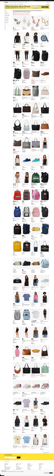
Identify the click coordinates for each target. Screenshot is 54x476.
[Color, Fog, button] (44, 201)
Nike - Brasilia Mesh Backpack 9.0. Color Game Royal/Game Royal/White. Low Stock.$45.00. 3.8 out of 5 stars (17, 214)
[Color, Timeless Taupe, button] (24, 131)
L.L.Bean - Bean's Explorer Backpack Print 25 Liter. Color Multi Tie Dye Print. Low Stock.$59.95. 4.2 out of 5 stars (35, 197)
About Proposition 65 (18, 469)
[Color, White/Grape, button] (16, 409)
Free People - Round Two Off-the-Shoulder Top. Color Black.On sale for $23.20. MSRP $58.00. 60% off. (35, 282)
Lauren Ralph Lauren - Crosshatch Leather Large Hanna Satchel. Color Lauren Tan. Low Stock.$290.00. (45, 127)
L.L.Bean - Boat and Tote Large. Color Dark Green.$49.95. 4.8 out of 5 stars (17, 93)
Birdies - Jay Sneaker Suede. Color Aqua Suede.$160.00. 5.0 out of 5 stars (35, 162)
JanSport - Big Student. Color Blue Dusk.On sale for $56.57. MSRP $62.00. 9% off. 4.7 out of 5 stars (26, 317)
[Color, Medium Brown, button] (42, 409)
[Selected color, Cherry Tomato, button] (13, 201)
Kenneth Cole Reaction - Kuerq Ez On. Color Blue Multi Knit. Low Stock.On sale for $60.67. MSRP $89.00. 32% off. (45, 282)
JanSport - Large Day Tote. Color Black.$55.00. (26, 370)
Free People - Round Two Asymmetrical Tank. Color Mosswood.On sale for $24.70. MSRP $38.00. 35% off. (17, 299)
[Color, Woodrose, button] (36, 184)
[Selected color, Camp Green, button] (31, 184)
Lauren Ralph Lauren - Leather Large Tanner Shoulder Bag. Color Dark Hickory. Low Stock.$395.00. (45, 353)
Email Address (6, 457)
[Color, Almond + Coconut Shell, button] (42, 114)
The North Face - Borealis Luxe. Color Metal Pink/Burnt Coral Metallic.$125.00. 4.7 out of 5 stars (26, 76)
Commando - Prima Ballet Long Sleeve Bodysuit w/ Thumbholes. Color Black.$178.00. (26, 335)
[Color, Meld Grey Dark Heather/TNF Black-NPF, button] (15, 80)
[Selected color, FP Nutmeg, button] (13, 184)
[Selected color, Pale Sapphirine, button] (22, 131)
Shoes (39, 469)
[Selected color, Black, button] (31, 44)
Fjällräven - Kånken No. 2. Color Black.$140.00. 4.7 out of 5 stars (17, 231)
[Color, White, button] (32, 44)
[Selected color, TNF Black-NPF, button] (31, 62)
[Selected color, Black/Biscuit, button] (41, 114)
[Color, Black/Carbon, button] (14, 409)
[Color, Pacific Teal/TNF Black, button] (16, 80)
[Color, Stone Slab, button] (45, 184)
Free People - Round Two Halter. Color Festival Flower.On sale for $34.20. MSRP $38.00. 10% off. (35, 299)
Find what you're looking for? (46, 452)
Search (26, 2)
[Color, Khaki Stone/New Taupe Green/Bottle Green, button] (32, 62)
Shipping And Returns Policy (19, 468)
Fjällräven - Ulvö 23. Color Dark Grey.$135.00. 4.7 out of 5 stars (45, 214)
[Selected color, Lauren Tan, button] (41, 131)
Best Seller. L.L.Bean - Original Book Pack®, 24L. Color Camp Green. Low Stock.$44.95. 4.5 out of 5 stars (35, 180)
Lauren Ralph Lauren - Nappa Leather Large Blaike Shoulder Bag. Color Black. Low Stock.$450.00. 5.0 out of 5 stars (17, 127)
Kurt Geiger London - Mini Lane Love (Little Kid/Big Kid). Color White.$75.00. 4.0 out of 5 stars (26, 388)
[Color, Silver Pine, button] (17, 201)
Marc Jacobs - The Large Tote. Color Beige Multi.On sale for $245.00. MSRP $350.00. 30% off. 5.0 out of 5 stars (26, 145)
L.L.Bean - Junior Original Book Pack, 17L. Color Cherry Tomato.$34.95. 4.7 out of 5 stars (17, 197)
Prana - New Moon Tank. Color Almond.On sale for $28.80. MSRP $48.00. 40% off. (17, 162)
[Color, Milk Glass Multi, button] (32, 114)
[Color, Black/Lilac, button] (34, 184)
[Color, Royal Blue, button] (33, 184)
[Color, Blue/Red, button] (17, 409)
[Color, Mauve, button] (15, 97)
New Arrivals (40, 467)
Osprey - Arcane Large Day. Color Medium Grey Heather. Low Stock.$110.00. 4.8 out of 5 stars (35, 93)
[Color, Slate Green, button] (42, 252)
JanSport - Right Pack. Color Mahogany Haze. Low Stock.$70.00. (26, 197)
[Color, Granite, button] (23, 44)
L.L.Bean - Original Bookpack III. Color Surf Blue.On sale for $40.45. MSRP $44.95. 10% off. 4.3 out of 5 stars (45, 266)
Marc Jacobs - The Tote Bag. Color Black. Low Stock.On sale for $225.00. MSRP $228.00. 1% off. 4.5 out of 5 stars (45, 248)
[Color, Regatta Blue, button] (14, 97)
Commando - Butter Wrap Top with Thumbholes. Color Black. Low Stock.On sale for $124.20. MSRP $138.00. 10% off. (45, 317)
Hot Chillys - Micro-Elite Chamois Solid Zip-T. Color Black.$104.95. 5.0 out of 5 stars (35, 40)
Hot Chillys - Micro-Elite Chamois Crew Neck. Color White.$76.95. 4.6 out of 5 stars (26, 40)
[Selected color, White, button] (22, 44)
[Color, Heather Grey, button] (32, 409)
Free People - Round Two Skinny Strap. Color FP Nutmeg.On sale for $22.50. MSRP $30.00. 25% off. (17, 180)
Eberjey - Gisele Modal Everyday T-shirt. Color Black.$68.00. (45, 424)
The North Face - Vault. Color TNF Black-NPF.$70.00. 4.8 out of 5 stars (35, 58)
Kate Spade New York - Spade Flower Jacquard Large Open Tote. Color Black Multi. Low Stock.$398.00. (35, 127)
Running (40, 468)
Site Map (29, 467)
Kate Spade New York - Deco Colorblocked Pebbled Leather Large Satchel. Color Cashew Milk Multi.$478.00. (45, 93)
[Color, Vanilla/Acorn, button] (15, 149)
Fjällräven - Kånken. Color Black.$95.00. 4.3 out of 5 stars (45, 197)
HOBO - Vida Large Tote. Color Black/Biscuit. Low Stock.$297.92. (45, 110)
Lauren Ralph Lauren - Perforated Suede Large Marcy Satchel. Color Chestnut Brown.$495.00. (26, 110)
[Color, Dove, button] (23, 427)
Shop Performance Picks (32, 0)
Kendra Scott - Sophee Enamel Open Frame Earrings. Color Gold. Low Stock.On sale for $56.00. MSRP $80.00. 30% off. (45, 23)
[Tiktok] (6, 461)
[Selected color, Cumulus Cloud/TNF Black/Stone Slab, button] (22, 218)
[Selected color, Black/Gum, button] (13, 409)
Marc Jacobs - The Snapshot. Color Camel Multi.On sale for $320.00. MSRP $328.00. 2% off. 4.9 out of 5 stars (35, 266)
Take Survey (29, 468)
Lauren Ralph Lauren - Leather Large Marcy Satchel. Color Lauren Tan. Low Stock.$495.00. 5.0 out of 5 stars (26, 353)
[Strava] (8, 461)
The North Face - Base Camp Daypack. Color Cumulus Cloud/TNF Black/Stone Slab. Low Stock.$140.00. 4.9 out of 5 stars (26, 214)
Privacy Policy (22, 471)
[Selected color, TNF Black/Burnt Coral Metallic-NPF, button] (41, 62)
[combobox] (17, 2)
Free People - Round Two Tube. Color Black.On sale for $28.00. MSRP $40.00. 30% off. (45, 145)
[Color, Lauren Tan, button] (14, 131)
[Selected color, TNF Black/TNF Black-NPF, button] (13, 80)
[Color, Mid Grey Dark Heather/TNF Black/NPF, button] (33, 62)
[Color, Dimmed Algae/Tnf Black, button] (46, 184)
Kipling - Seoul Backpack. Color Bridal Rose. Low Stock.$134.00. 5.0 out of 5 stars (35, 214)
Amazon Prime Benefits (7, 468)
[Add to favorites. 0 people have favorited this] (21, 16)
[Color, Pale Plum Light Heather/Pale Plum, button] (42, 62)
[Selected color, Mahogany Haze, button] (22, 201)
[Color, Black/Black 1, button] (23, 235)
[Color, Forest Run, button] (17, 184)
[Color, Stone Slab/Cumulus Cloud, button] (17, 80)
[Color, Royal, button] (14, 201)
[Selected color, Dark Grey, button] (41, 218)
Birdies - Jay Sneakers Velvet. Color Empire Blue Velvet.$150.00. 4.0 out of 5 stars (26, 162)
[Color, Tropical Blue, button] (14, 184)
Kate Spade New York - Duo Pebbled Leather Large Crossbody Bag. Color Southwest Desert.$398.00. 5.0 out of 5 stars (17, 370)
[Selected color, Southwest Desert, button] (13, 374)
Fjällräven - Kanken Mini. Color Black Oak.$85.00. (26, 248)
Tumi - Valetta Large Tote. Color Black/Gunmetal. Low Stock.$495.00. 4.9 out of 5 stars (17, 110)
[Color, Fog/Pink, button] (43, 201)
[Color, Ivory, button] (42, 427)
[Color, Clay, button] (42, 201)
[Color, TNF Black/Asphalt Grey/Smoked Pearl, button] (23, 218)
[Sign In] (47, 2)
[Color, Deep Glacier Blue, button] (35, 184)
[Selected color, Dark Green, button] (13, 97)
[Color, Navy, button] (23, 201)
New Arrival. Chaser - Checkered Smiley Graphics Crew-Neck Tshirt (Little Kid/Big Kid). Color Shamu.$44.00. (26, 299)
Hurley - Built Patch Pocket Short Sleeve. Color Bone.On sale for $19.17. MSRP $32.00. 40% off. (35, 442)
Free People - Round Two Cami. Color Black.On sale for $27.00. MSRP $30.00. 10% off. (45, 162)
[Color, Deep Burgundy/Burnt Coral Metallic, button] (43, 62)
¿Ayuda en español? (18, 467)
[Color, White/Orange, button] (15, 409)
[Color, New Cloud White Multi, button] (32, 235)
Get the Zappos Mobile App (7, 467)
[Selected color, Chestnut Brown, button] (22, 114)
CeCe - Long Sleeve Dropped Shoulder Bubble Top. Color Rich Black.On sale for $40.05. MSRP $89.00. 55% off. (45, 335)
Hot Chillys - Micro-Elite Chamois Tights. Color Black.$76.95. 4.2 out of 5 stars (17, 58)
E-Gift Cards (29, 469)
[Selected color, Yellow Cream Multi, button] (31, 235)
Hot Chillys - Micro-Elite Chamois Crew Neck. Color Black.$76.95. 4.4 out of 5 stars (17, 40)
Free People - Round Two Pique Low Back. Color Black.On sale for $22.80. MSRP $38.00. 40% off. (26, 180)
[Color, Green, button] (42, 218)
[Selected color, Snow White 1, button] (22, 427)
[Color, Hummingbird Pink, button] (42, 166)
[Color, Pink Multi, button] (23, 392)
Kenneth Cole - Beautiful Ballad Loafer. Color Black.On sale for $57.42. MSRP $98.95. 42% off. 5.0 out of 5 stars (45, 405)
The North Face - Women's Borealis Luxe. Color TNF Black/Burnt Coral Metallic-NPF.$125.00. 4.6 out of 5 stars (45, 58)
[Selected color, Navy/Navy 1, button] (22, 235)
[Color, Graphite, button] (45, 201)
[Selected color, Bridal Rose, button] (31, 218)
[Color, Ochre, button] (46, 201)
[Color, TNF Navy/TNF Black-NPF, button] (14, 80)
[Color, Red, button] (32, 184)
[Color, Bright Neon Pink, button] (16, 201)
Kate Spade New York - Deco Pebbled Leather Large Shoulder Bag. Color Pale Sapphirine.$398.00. (26, 127)
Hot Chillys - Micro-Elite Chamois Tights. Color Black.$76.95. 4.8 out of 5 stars (26, 58)
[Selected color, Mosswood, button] (13, 303)
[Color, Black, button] (24, 44)
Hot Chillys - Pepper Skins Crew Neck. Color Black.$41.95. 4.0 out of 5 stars (35, 424)
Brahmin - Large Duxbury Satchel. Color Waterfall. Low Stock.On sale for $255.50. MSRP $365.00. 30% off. (45, 370)
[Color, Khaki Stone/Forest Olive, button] (44, 184)
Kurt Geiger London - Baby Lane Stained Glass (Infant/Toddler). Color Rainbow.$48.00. (45, 388)
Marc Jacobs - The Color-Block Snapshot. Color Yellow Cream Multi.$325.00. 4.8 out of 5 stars (35, 231)
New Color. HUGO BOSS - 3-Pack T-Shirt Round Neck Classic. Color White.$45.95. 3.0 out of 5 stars (35, 317)
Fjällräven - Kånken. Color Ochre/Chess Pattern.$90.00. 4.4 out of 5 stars (17, 248)
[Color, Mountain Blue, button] (44, 218)
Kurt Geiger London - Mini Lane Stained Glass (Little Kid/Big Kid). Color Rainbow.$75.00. (17, 388)
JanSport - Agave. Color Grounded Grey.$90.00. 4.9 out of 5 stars (17, 317)
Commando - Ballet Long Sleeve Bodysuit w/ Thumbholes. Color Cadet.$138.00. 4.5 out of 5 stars (35, 335)
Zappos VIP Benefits (6, 469)
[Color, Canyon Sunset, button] (43, 166)
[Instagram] (5, 461)
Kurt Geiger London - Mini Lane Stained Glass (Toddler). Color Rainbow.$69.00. (35, 388)
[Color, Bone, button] (23, 338)
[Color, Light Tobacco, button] (23, 114)
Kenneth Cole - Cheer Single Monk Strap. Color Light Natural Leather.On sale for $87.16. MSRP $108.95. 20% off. (45, 76)
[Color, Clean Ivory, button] (16, 184)
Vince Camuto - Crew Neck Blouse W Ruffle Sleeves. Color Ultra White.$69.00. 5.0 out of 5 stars (45, 442)
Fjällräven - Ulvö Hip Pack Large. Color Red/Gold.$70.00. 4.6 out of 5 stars (35, 353)
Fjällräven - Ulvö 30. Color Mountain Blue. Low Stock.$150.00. (45, 231)
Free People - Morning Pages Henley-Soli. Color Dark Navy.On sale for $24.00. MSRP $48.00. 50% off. (35, 405)
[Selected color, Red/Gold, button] (31, 357)
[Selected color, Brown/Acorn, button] (13, 149)
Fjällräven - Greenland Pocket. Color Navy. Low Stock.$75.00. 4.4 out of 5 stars (35, 248)
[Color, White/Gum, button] (18, 409)
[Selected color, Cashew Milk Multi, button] (31, 114)
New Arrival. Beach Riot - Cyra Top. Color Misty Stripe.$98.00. (17, 353)
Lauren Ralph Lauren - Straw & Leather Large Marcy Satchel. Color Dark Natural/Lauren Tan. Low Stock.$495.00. (26, 93)
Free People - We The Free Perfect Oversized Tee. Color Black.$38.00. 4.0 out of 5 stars (17, 424)
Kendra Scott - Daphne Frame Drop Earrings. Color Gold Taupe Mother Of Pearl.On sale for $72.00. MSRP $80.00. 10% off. (17, 23)
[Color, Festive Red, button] (43, 131)
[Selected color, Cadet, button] (31, 338)
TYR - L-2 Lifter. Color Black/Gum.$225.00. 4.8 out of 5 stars (17, 405)
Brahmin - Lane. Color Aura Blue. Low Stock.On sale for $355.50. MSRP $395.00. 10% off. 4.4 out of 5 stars (45, 40)
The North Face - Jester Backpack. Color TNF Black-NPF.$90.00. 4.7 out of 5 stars (45, 180)
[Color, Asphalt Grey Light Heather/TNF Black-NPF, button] (18, 80)
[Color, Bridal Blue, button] (32, 218)
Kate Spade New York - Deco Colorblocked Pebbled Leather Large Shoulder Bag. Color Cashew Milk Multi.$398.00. (35, 110)
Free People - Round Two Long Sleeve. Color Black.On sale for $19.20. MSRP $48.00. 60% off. (45, 299)
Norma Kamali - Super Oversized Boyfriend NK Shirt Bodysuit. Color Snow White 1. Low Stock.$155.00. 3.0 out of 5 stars (26, 424)
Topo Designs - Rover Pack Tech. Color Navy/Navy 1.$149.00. (26, 231)
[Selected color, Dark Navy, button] (31, 409)
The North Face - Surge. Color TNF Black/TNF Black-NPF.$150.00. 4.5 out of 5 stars (17, 76)
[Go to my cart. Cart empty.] (49, 2)
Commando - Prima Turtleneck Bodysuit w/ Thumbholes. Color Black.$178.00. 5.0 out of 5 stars (17, 335)
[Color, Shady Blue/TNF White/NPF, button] (43, 184)
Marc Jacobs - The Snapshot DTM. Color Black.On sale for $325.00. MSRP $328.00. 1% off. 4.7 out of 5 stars (26, 266)
